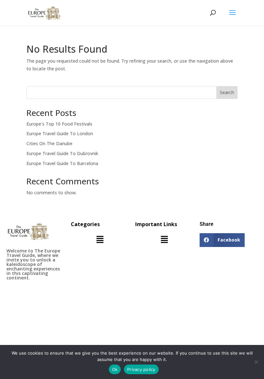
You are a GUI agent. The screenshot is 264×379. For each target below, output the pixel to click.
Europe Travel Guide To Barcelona (62, 163)
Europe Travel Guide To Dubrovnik (62, 153)
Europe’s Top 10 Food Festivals (59, 124)
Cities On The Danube (49, 143)
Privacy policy (141, 369)
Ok (115, 369)
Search (227, 92)
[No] (256, 362)
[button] (99, 240)
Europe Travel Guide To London (59, 133)
